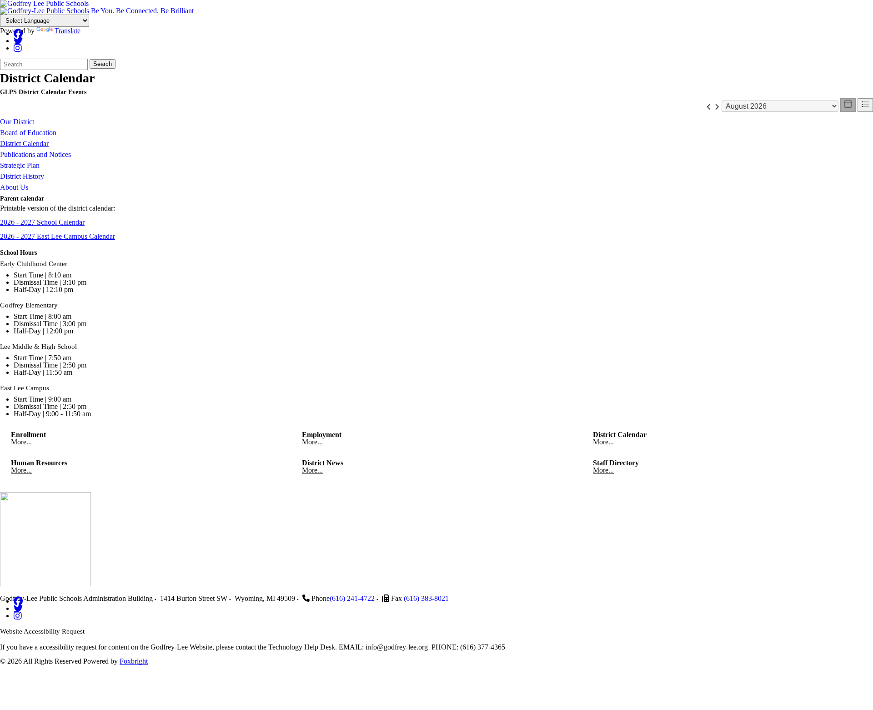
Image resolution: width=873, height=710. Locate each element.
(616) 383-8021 (426, 598)
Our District (17, 122)
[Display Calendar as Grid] (848, 105)
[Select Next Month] (717, 106)
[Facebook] (18, 33)
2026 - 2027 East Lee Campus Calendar (57, 236)
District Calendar (24, 143)
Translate (67, 31)
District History (22, 176)
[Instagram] (18, 48)
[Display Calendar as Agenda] (865, 105)
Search (102, 63)
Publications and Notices (35, 154)
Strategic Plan (20, 165)
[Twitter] (18, 41)
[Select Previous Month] (709, 106)
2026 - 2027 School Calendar (42, 222)
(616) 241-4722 (352, 598)
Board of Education (28, 132)
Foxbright (134, 661)
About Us (14, 187)
